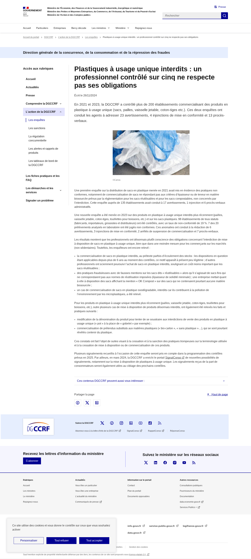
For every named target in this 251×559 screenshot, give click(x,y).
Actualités (32, 87)
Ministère (121, 28)
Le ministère (28, 496)
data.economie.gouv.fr (190, 502)
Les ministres (99, 28)
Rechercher (224, 15)
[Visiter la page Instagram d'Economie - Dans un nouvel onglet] (174, 462)
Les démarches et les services (39, 190)
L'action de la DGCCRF (69, 37)
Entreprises (60, 28)
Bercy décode (78, 28)
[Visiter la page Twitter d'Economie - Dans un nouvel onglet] (146, 462)
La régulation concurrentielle (37, 138)
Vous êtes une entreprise (86, 491)
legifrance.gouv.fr (193, 526)
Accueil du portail (31, 37)
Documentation (187, 496)
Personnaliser (28, 540)
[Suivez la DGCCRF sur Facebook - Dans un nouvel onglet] (111, 423)
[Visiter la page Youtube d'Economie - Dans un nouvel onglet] (184, 462)
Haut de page (219, 394)
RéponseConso (177, 431)
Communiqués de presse (87, 502)
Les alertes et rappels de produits (43, 150)
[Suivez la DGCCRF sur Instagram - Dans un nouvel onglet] (121, 423)
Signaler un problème (40, 200)
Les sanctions (37, 128)
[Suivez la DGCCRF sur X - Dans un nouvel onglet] (102, 423)
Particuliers (42, 28)
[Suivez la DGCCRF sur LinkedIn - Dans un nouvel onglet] (131, 423)
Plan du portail (134, 491)
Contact (131, 485)
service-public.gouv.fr (162, 526)
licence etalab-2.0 (137, 554)
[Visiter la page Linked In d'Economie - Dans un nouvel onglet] (155, 462)
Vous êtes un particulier (86, 485)
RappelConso (154, 431)
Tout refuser (61, 540)
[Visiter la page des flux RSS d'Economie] (193, 462)
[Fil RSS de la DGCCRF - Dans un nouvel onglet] (159, 423)
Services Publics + (188, 507)
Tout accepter (94, 540)
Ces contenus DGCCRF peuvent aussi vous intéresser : (110, 380)
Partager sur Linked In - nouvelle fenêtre (96, 402)
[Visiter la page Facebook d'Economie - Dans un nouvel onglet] (165, 462)
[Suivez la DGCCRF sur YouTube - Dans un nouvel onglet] (140, 423)
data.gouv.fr (135, 532)
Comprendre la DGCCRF (42, 103)
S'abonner (32, 460)
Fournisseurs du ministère (192, 491)
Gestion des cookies (138, 547)
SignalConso (173, 357)
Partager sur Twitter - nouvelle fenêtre (87, 402)
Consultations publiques (191, 485)
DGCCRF (48, 37)
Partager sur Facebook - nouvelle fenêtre (77, 402)
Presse (222, 6)
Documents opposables (139, 496)
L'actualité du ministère (86, 496)
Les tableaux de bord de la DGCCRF (43, 162)
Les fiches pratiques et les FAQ (43, 178)
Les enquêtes (91, 37)
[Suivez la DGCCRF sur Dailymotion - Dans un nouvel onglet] (150, 423)
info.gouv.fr (135, 526)
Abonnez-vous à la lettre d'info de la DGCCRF (96, 431)
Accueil (27, 28)
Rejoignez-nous (143, 28)
